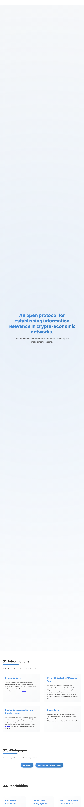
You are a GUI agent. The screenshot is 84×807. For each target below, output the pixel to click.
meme (24, 691)
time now (8, 726)
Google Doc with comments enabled (49, 765)
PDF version (27, 765)
